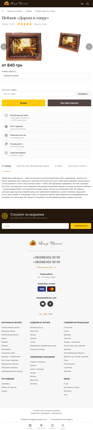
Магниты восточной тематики (76, 357)
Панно (4, 338)
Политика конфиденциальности (34, 419)
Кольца (33, 376)
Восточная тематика (9, 360)
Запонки (33, 384)
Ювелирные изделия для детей (43, 346)
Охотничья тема (8, 353)
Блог (66, 395)
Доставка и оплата (71, 387)
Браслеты (34, 331)
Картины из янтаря (14, 11)
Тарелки (67, 338)
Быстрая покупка (69, 103)
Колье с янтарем (37, 369)
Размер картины (9, 71)
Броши (33, 335)
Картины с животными (10, 357)
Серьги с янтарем (37, 362)
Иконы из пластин (8, 387)
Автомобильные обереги (74, 353)
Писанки (67, 371)
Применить (83, 94)
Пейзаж (29, 11)
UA (40, 314)
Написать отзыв (40, 24)
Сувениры (5, 384)
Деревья (67, 335)
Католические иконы (10, 335)
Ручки (66, 331)
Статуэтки (68, 327)
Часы (66, 360)
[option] (33, 168)
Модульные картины (10, 364)
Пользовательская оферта (62, 419)
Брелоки (67, 349)
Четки (32, 342)
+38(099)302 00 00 (46, 257)
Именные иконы (8, 331)
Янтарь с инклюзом (72, 342)
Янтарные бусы (36, 327)
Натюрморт (6, 349)
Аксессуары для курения (74, 346)
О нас (66, 384)
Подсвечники (69, 364)
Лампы (4, 391)
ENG (45, 314)
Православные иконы (10, 327)
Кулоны (33, 338)
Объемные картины (9, 368)
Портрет (4, 342)
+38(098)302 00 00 (46, 262)
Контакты (68, 391)
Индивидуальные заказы (11, 371)
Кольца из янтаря (37, 349)
